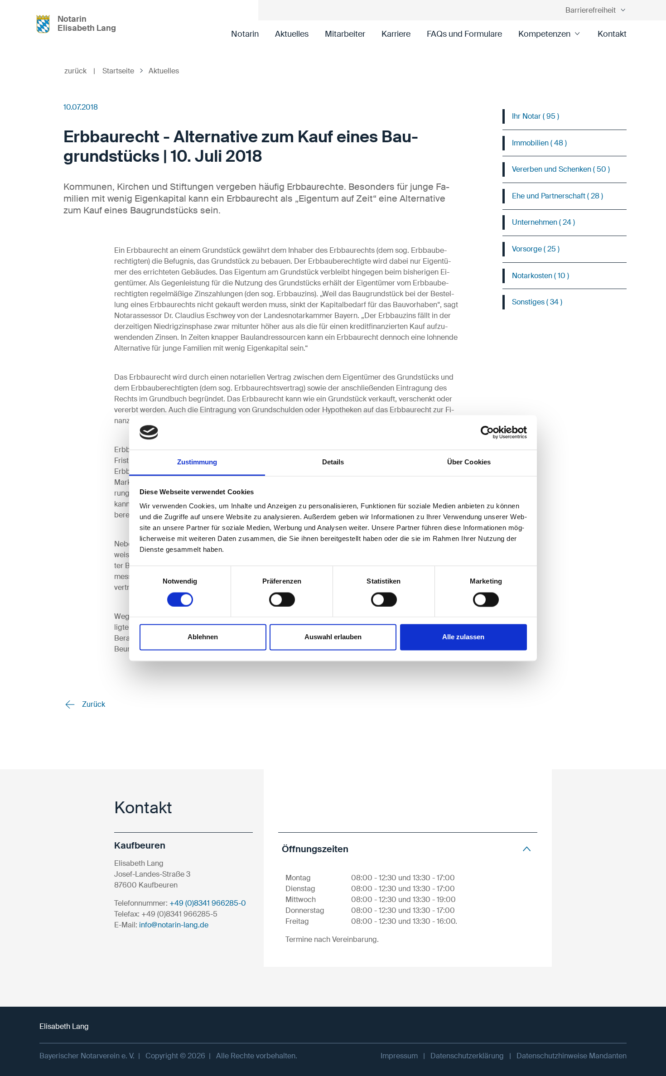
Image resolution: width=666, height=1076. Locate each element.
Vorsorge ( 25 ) (536, 249)
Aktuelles (292, 34)
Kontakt (612, 34)
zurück (79, 71)
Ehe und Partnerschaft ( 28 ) (557, 196)
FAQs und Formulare (464, 34)
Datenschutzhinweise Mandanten (571, 1056)
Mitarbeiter (345, 34)
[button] (407, 848)
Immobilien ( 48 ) (539, 143)
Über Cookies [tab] (469, 462)
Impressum (399, 1056)
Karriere (395, 34)
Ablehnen (203, 637)
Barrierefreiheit (590, 10)
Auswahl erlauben (333, 637)
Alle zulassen (463, 637)
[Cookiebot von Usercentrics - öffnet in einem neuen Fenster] (487, 432)
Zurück (92, 704)
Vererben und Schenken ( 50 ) (561, 169)
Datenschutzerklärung (467, 1056)
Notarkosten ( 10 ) (540, 275)
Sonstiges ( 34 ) (537, 302)
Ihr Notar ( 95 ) (535, 116)
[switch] (282, 599)
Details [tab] (333, 462)
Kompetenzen (544, 34)
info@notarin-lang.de (173, 925)
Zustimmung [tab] (197, 462)
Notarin (245, 34)
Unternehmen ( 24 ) (543, 222)
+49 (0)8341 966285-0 (207, 903)
